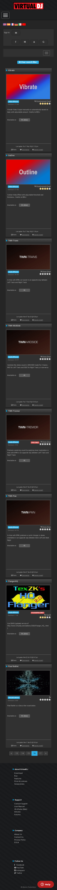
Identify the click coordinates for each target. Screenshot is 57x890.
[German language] (16, 24)
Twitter (19, 873)
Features (17, 779)
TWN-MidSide (14, 326)
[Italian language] (20, 24)
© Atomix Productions (28, 887)
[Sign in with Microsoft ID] (25, 42)
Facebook (19, 865)
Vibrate (11, 70)
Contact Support (21, 804)
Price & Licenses (20, 781)
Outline (11, 155)
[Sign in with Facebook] (16, 42)
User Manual (19, 806)
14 (23, 753)
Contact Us (18, 837)
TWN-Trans (13, 241)
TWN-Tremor (14, 411)
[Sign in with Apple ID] (34, 42)
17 (40, 753)
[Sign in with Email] (16, 33)
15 (29, 753)
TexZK (48, 615)
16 (34, 753)
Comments (25, 149)
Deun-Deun (47, 271)
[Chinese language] (24, 24)
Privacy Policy (20, 840)
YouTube (20, 868)
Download (18, 773)
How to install (38, 149)
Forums (17, 814)
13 (17, 753)
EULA (16, 842)
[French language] (12, 24)
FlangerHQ (13, 581)
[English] (4, 24)
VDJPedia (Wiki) (20, 809)
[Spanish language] (8, 24)
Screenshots (19, 784)
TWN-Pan (12, 496)
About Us (18, 834)
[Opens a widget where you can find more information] (45, 884)
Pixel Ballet (13, 666)
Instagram (20, 870)
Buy (15, 776)
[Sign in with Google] (43, 42)
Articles (17, 812)
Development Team (43, 101)
